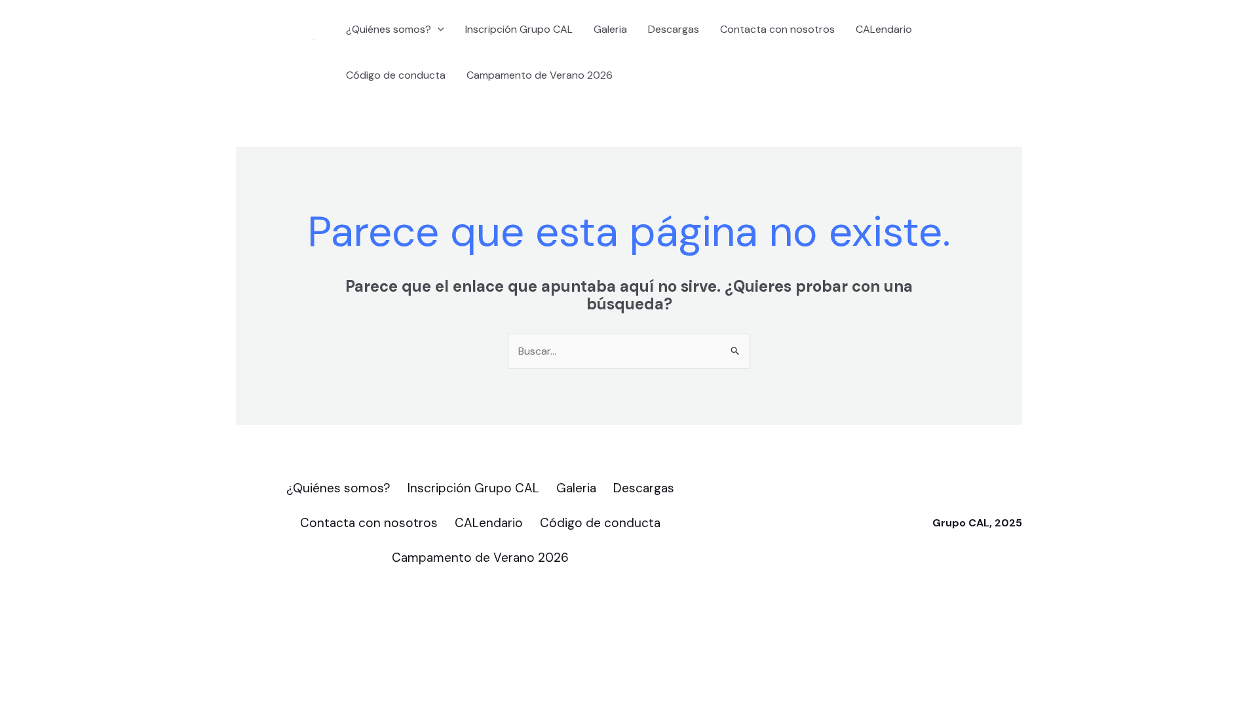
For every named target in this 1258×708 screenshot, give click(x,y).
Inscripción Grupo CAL (519, 29)
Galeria (610, 29)
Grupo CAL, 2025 (977, 523)
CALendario (884, 29)
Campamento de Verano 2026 (540, 75)
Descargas (673, 29)
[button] (437, 29)
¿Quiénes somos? (388, 29)
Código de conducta (396, 75)
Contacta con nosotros (777, 29)
